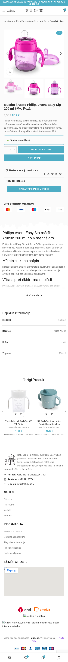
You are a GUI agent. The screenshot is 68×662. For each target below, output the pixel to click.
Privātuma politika (13, 531)
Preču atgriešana (12, 548)
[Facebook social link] (44, 174)
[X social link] (48, 174)
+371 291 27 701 (21, 479)
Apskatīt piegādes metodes (34, 189)
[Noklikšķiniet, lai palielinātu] (9, 71)
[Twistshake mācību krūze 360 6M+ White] (18, 401)
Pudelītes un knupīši (26, 21)
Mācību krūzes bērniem (52, 21)
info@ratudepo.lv (21, 484)
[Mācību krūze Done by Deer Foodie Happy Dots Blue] (49, 398)
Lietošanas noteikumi (14, 537)
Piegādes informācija (14, 542)
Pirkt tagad (34, 158)
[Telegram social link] (60, 174)
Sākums (8, 499)
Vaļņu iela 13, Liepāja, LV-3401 (27, 474)
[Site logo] (34, 10)
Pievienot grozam (41, 149)
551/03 (62, 320)
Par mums (9, 504)
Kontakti (8, 515)
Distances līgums (12, 553)
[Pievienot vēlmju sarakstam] (21, 414)
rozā (63, 342)
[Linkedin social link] (56, 174)
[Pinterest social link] (52, 174)
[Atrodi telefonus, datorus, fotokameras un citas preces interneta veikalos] (34, 624)
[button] (7, 53)
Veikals (7, 510)
